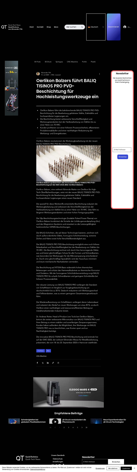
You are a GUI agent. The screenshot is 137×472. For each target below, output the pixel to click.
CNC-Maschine (72, 62)
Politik (84, 62)
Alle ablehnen (113, 468)
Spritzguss (59, 62)
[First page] (50, 427)
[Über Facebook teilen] (37, 363)
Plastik (93, 62)
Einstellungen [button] (100, 468)
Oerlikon (40, 351)
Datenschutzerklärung (37, 469)
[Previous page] (55, 427)
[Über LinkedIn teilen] (48, 363)
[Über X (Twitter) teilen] (43, 363)
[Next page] (82, 427)
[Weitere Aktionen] (99, 73)
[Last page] (86, 427)
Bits (48, 351)
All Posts (37, 62)
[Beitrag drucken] (58, 363)
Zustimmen (126, 468)
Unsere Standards (58, 455)
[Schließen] (134, 468)
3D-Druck (48, 62)
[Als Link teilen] (53, 363)
